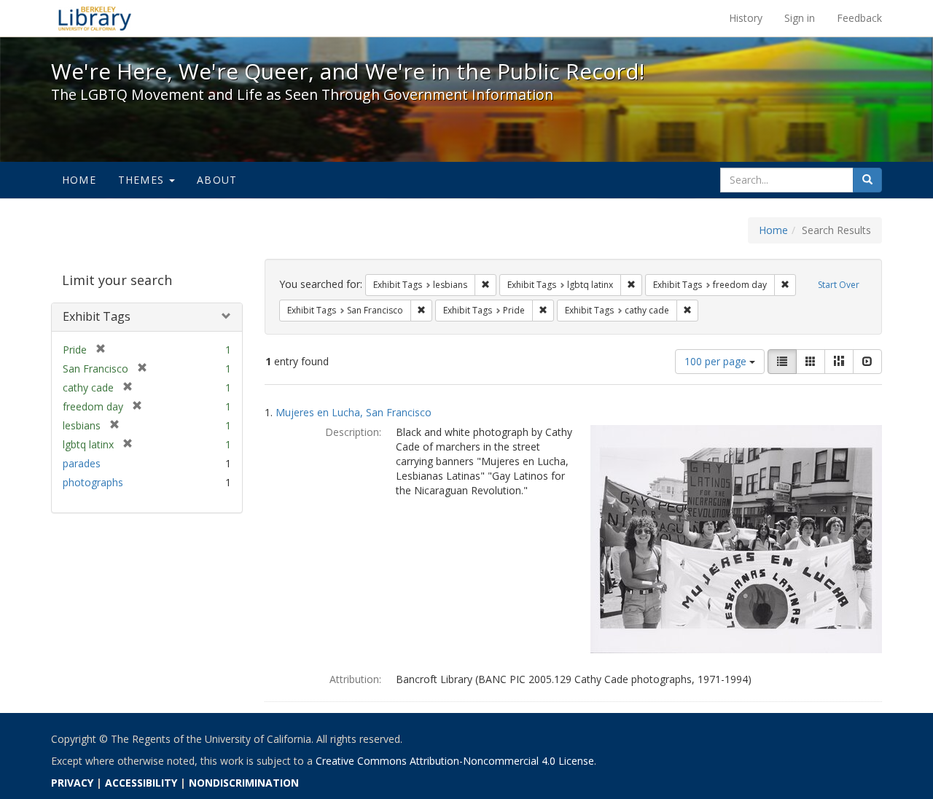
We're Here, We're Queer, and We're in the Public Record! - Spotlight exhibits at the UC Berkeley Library (94, 18)
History (745, 18)
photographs (93, 482)
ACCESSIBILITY (141, 783)
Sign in (799, 18)
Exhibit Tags (96, 316)
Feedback (859, 18)
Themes (143, 180)
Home (79, 180)
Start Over (838, 284)
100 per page (716, 361)
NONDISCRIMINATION (244, 783)
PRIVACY (72, 783)
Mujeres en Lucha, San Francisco (354, 412)
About (217, 180)
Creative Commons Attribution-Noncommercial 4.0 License (455, 761)
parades (82, 463)
